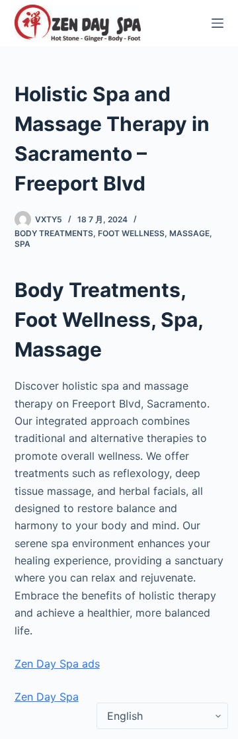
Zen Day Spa (47, 696)
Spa (22, 244)
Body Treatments (54, 233)
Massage (189, 233)
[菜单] (217, 23)
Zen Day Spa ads (57, 663)
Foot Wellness (131, 233)
